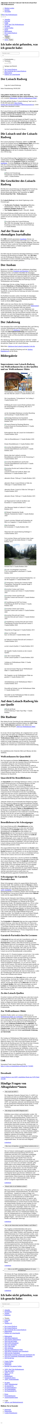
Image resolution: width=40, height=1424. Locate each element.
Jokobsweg (16, 330)
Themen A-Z (8, 1323)
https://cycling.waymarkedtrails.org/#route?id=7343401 (17, 1066)
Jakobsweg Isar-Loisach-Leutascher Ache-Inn (21, 346)
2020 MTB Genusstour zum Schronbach (16, 1351)
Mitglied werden (9, 8)
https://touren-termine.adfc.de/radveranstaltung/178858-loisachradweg (17, 103)
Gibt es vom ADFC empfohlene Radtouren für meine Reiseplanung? (22, 1269)
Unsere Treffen (8, 28)
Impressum (7, 1409)
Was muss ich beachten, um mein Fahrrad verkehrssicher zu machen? (21, 1146)
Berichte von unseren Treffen (13, 1366)
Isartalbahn (4, 163)
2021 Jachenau (8, 1348)
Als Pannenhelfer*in (10, 1391)
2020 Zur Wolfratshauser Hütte (13, 1349)
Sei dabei (7, 26)
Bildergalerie (8, 31)
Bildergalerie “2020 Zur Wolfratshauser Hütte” (23, 98)
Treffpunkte (7, 1364)
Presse (6, 29)
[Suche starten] (3, 55)
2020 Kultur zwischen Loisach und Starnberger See (19, 1354)
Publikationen (8, 1376)
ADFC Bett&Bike (6, 890)
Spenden (7, 10)
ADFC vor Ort (8, 1372)
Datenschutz (8, 1411)
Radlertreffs (7, 1363)
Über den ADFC (9, 1371)
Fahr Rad (7, 21)
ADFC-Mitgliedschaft (10, 1384)
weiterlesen (7, 1142)
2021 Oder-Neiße (9, 1346)
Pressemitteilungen (9, 1396)
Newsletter (7, 11)
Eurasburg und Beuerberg (21, 271)
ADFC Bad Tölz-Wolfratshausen (14, 24)
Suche (6, 39)
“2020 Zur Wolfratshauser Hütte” (26, 726)
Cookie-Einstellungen (10, 1413)
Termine (6, 1313)
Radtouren (7, 1315)
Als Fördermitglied (10, 1389)
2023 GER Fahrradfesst (11, 1343)
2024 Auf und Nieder (10, 1341)
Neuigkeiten (8, 1311)
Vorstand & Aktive (9, 1378)
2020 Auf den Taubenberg (12, 1353)
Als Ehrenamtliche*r (10, 1387)
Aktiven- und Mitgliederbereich (13, 1402)
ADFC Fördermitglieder (11, 1379)
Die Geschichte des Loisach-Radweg (15, 71)
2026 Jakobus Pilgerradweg (12, 1339)
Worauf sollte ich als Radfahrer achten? (15, 1186)
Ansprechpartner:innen (11, 1397)
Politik (6, 23)
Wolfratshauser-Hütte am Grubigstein (12, 1016)
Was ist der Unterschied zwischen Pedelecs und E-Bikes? (21, 1225)
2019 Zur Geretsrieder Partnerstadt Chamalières (18, 1356)
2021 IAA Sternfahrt (10, 1344)
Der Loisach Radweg (10, 33)
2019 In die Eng (9, 1358)
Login (6, 34)
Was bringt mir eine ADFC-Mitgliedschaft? (16, 1110)
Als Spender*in (9, 1386)
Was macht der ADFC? (11, 1091)
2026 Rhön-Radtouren (11, 1338)
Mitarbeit (7, 1374)
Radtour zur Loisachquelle (12, 74)
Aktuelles (7, 19)
